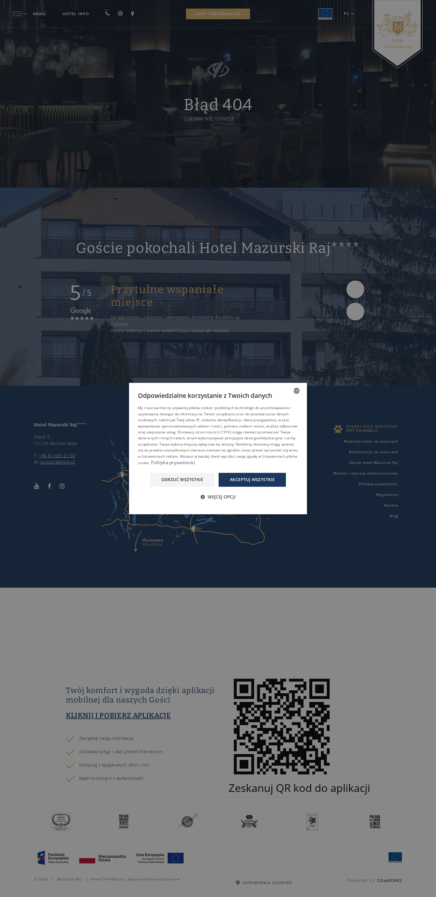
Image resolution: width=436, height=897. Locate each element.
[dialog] (218, 448)
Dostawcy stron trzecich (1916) (204, 432)
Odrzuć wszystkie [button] (182, 480)
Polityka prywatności (173, 462)
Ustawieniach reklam (160, 456)
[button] (218, 496)
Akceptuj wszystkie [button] (252, 480)
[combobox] (297, 391)
